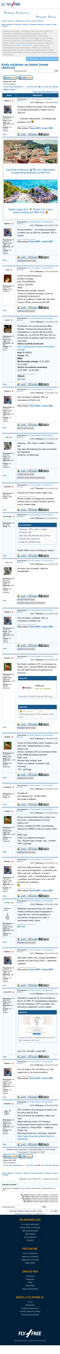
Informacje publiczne (30, 1315)
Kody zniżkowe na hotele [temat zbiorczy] (25, 66)
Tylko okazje (30, 1234)
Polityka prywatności (30, 1308)
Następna (55, 87)
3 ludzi (20, 474)
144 (31, 87)
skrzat (19, 778)
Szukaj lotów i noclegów (30, 1227)
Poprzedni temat (39, 92)
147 (42, 87)
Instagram (30, 1279)
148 (46, 87)
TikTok (30, 1282)
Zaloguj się (10, 13)
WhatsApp (30, 1285)
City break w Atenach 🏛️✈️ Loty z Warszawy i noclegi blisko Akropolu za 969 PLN (31, 171)
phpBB (17, 1214)
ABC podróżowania (30, 1231)
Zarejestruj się (23, 13)
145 (35, 87)
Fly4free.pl (13, 4)
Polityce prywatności (23, 45)
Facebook (30, 1276)
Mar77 (20, 428)
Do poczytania (30, 1237)
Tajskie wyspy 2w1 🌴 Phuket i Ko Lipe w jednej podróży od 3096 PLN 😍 (30, 211)
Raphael (21, 728)
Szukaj (53, 17)
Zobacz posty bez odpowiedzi (13, 21)
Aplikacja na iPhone (30, 1256)
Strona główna (7, 24)
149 (50, 87)
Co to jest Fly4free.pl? (30, 1224)
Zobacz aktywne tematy (34, 21)
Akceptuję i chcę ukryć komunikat (43, 59)
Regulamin (42, 17)
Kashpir (20, 311)
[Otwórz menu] (3, 4)
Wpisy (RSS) (30, 1263)
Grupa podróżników (30, 1289)
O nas (30, 1302)
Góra (5, 134)
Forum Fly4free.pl (30, 1253)
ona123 (20, 478)
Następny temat (52, 92)
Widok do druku (9, 89)
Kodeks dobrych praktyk (30, 1311)
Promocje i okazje (21, 24)
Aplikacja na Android (30, 1260)
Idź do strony (8, 87)
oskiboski (21, 261)
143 (27, 87)
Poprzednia (18, 87)
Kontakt (30, 1240)
